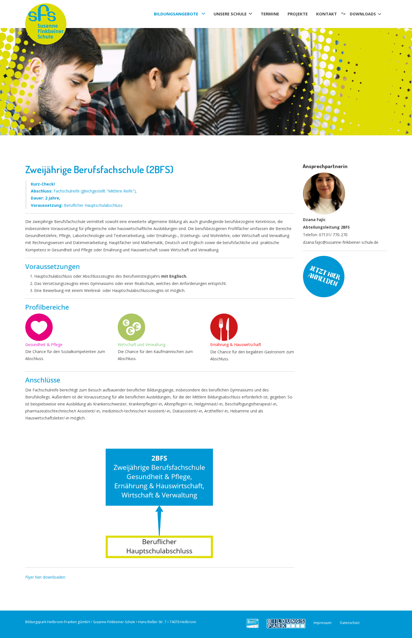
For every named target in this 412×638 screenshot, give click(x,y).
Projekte (298, 14)
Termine (270, 14)
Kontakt (326, 14)
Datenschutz (350, 622)
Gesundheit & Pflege (44, 344)
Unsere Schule (230, 14)
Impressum (323, 622)
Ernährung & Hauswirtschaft (235, 344)
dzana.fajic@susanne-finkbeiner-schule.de (340, 242)
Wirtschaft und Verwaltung (141, 344)
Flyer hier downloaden (45, 577)
